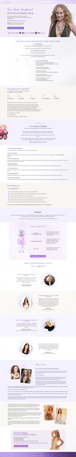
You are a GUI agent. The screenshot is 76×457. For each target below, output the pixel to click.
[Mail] (39, 454)
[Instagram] (37, 454)
